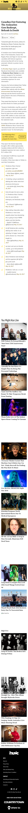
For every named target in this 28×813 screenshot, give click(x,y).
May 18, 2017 (10, 175)
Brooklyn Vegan (8, 69)
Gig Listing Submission (8, 782)
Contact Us (5, 785)
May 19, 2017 (18, 225)
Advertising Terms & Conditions (9, 772)
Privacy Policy (6, 763)
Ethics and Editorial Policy (8, 769)
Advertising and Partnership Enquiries (11, 779)
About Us (5, 761)
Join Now (22, 136)
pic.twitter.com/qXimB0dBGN (14, 171)
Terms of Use (5, 766)
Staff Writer (15, 34)
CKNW (3, 125)
